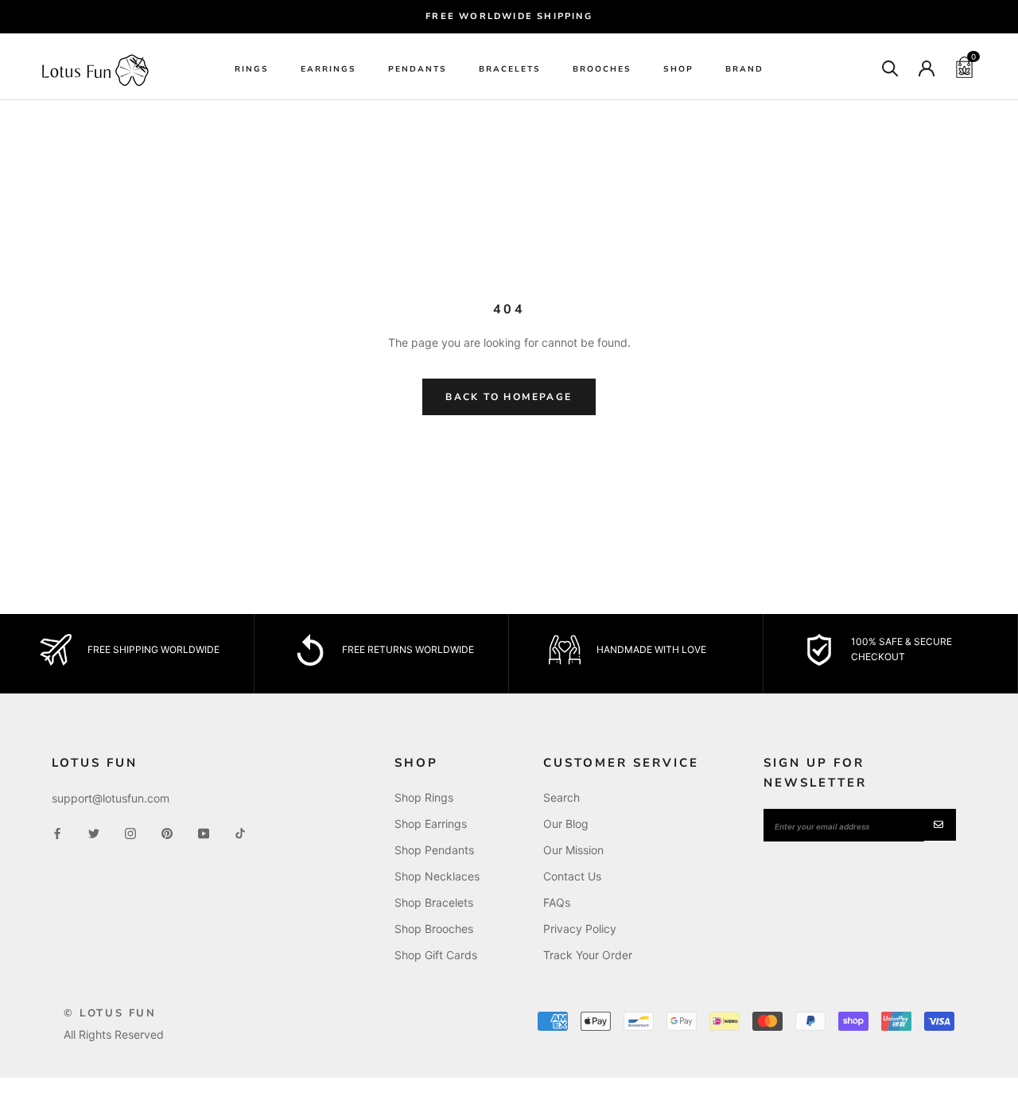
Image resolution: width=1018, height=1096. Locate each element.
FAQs (556, 902)
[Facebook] (57, 832)
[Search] (890, 67)
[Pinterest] (167, 832)
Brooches (602, 69)
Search (561, 797)
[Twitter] (93, 832)
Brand (744, 69)
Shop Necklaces (437, 876)
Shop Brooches (433, 928)
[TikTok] (240, 832)
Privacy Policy (579, 928)
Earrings (328, 69)
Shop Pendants (434, 850)
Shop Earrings (430, 823)
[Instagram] (130, 832)
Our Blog (566, 823)
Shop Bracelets (433, 902)
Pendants (417, 69)
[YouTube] (203, 832)
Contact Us (572, 876)
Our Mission (573, 850)
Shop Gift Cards (435, 955)
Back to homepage (508, 397)
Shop (678, 69)
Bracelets (510, 69)
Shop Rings (423, 797)
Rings (252, 69)
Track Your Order (587, 955)
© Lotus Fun (110, 1013)
